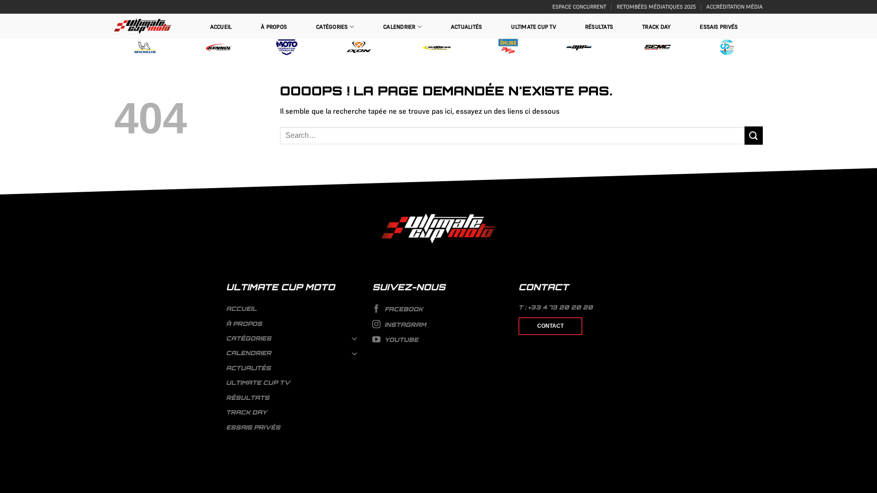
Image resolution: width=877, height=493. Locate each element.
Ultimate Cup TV (533, 26)
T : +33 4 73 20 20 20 (555, 307)
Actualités (466, 26)
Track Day (656, 26)
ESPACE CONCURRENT (579, 6)
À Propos (274, 26)
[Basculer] (355, 338)
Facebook (403, 309)
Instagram (404, 324)
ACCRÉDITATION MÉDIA (734, 6)
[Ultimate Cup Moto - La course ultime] (142, 26)
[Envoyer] (754, 135)
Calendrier (399, 26)
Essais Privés (719, 26)
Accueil (221, 26)
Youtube (400, 339)
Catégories (332, 26)
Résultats (599, 26)
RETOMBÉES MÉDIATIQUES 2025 (656, 6)
